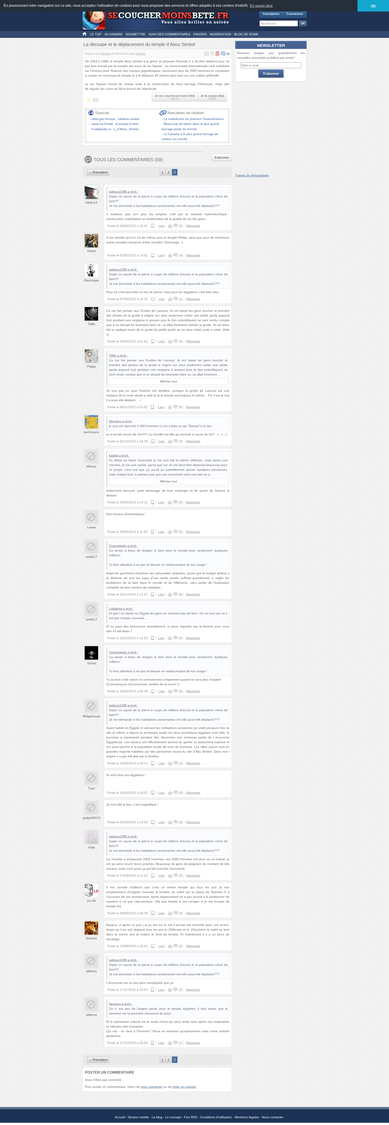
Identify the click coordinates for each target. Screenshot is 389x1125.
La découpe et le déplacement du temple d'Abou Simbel (139, 44)
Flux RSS (190, 1117)
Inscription (271, 14)
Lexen (91, 527)
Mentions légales (247, 1117)
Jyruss (91, 663)
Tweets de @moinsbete (252, 175)
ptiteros (91, 971)
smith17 (91, 557)
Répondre (193, 226)
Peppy (91, 366)
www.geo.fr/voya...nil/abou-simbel (115, 119)
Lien (161, 226)
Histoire (140, 53)
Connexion (294, 14)
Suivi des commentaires (169, 34)
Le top (95, 34)
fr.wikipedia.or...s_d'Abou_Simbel (115, 129)
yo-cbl (91, 900)
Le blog (157, 1117)
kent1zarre (91, 432)
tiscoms (91, 938)
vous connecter (152, 1087)
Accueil (120, 1117)
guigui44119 (91, 817)
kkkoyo (91, 466)
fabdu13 (91, 202)
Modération (220, 34)
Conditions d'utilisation (216, 1117)
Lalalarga (115, 608)
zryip (91, 847)
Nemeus (115, 1004)
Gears (91, 251)
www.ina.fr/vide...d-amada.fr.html (115, 124)
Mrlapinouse (91, 716)
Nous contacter (272, 1117)
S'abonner (221, 157)
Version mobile (138, 1117)
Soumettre (135, 34)
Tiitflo (91, 324)
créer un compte (184, 1087)
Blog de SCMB (246, 34)
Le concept (173, 1117)
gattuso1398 (118, 191)
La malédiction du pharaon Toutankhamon (194, 119)
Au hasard (113, 34)
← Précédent (98, 172)
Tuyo (91, 788)
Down (175, 226)
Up (170, 226)
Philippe (106, 53)
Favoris (200, 34)
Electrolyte (91, 280)
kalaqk (113, 455)
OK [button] (373, 6)
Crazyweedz (118, 546)
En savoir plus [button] (261, 6)
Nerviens (115, 421)
